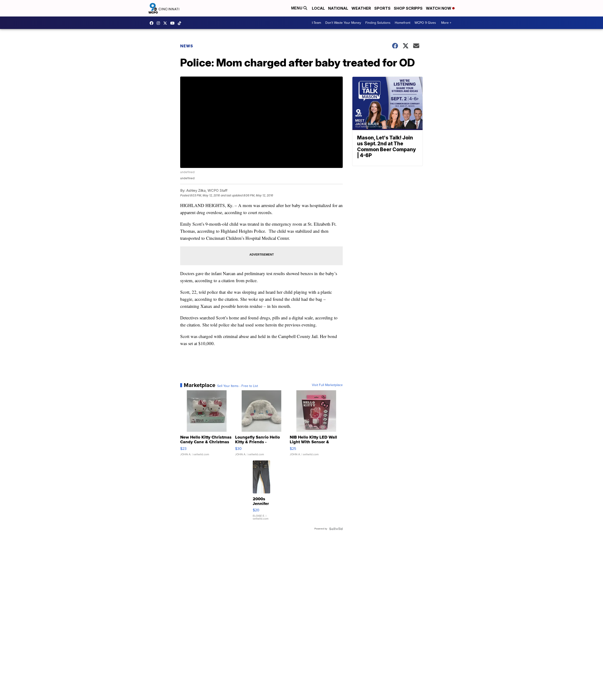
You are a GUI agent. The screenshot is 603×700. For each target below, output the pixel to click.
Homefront (402, 22)
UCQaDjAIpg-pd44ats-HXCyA (173, 23)
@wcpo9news (180, 23)
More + (446, 22)
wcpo (166, 23)
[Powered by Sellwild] (336, 528)
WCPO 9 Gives (425, 22)
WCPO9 (153, 23)
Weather (361, 8)
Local (318, 8)
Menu (297, 8)
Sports (382, 8)
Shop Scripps (408, 8)
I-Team (316, 22)
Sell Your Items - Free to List (237, 386)
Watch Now (439, 8)
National (338, 8)
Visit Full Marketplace (327, 385)
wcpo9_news (159, 23)
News (186, 46)
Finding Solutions (378, 22)
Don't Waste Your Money (343, 22)
